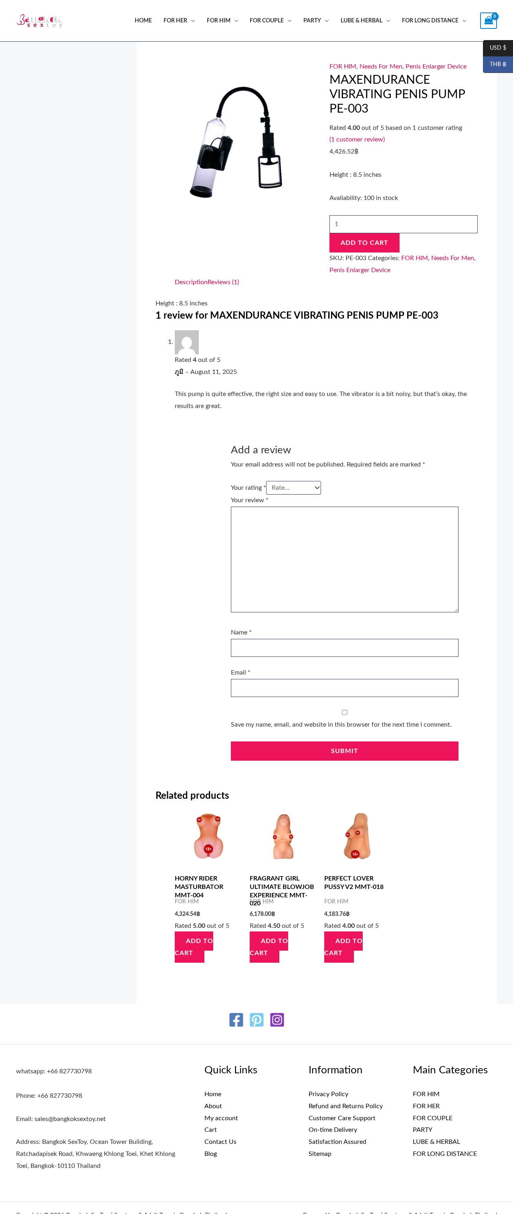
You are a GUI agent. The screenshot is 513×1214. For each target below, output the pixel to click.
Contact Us (220, 1142)
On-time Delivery (333, 1130)
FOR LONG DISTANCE (430, 21)
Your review (250, 500)
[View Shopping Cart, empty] (488, 20)
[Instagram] (277, 1020)
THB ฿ (494, 65)
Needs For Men (381, 66)
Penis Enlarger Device (436, 66)
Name (241, 632)
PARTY (312, 21)
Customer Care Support (342, 1118)
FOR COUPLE (267, 21)
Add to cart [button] (194, 947)
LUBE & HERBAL (361, 21)
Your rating (248, 488)
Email (240, 672)
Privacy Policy (328, 1094)
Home (143, 21)
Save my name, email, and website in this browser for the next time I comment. (341, 724)
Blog (210, 1154)
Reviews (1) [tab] (223, 282)
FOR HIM (218, 21)
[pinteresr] (257, 1020)
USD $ (494, 48)
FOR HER (175, 21)
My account (221, 1118)
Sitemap (320, 1154)
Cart (210, 1130)
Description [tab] (191, 282)
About (213, 1106)
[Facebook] (236, 1020)
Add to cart (364, 243)
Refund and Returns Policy (346, 1106)
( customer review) (357, 139)
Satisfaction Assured (337, 1142)
